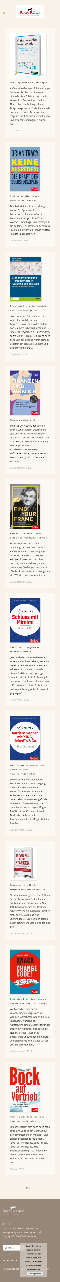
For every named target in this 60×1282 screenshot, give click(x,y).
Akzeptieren (35, 1273)
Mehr (30, 1187)
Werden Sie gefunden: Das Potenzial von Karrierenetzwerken (27, 769)
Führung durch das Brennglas (29, 82)
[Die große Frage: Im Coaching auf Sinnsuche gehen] (30, 279)
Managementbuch (32, 1232)
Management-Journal (12, 1232)
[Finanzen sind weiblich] (30, 393)
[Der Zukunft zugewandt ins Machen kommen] (30, 620)
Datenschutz (32, 1228)
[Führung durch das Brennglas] (30, 55)
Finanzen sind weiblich (25, 420)
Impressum (18, 1228)
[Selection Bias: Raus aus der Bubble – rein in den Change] (30, 972)
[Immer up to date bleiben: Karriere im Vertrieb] (30, 1089)
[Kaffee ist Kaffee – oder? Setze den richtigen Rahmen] (30, 506)
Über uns (6, 1228)
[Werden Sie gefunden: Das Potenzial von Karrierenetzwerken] (30, 738)
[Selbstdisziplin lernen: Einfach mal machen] (30, 169)
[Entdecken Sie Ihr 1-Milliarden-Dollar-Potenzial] (30, 863)
